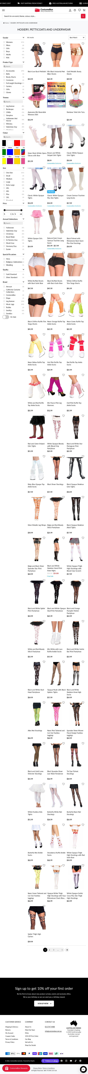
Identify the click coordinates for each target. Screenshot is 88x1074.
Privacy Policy (9, 1042)
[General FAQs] (74, 10)
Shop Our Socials (30, 1045)
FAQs (27, 1033)
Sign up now (43, 1003)
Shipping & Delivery (11, 1027)
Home (7, 23)
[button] (3, 10)
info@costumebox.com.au (53, 1031)
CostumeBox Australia (16, 1061)
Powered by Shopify (29, 1061)
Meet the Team (30, 1030)
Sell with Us (29, 1042)
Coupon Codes (10, 1036)
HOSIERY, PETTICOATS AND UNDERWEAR (23, 23)
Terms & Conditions (11, 1039)
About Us (28, 1027)
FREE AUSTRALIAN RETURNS (49, 3)
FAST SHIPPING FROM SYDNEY (17, 3)
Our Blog (28, 1039)
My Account (9, 1033)
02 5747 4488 (50, 1027)
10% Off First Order (31, 1036)
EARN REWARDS (74, 3)
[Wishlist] (79, 10)
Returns (8, 1030)
